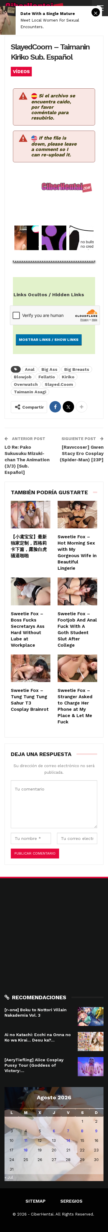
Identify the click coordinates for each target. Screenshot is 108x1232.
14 (68, 1140)
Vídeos (21, 71)
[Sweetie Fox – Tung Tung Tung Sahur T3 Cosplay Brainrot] (30, 668)
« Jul (8, 1177)
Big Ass (49, 369)
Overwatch (26, 384)
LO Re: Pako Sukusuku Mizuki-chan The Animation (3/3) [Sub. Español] (27, 460)
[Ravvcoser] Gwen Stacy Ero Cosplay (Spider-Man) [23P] (82, 453)
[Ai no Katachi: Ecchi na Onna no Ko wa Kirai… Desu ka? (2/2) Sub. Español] (91, 1041)
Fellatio (46, 376)
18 (26, 1150)
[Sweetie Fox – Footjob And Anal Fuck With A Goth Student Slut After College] (77, 591)
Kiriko (68, 376)
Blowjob (23, 376)
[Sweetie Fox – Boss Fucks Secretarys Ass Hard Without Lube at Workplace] (30, 591)
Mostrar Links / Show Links (49, 340)
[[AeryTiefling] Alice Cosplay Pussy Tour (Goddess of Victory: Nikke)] (91, 1066)
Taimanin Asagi (30, 391)
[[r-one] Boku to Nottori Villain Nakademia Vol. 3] (91, 1016)
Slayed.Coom (59, 384)
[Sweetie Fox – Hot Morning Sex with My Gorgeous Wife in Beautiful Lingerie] (77, 514)
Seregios (71, 1201)
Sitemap (36, 1201)
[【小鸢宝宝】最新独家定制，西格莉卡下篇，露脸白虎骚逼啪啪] (30, 514)
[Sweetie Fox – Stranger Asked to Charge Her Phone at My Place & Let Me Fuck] (77, 668)
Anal (29, 369)
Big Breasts (76, 369)
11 (25, 1140)
